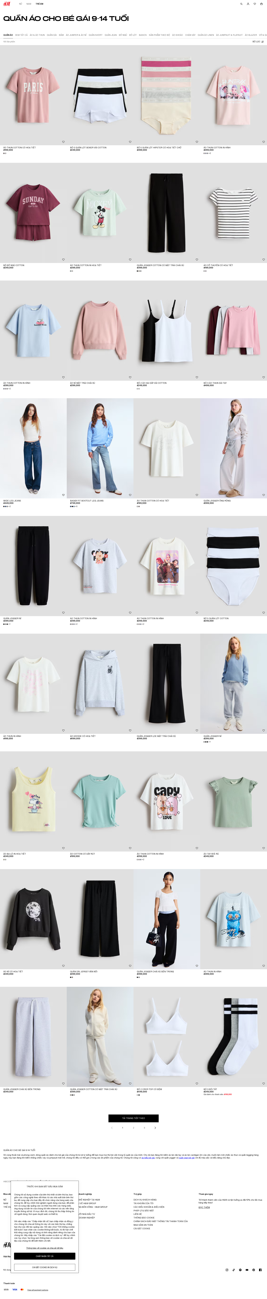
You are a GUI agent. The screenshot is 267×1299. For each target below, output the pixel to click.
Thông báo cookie (144, 1217)
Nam (28, 4)
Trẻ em (39, 4)
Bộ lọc (256, 41)
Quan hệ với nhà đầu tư (81, 1214)
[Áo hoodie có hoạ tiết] (100, 684)
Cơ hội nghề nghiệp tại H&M (84, 1200)
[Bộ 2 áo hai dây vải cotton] (167, 331)
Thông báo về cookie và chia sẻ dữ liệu (44, 1248)
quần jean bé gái (187, 1158)
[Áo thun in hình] (33, 684)
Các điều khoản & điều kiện (149, 1207)
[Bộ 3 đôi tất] (233, 1037)
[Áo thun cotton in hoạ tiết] (100, 213)
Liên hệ (138, 1214)
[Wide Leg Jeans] (33, 448)
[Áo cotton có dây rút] (100, 801)
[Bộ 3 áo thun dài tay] (233, 331)
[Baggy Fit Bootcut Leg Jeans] (100, 448)
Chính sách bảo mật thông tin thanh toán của (161, 1221)
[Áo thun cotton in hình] (233, 95)
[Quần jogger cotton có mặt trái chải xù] (167, 213)
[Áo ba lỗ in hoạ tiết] (33, 801)
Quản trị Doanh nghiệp (81, 1217)
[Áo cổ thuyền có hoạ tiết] (233, 213)
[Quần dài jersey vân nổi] (100, 919)
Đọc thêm (204, 1207)
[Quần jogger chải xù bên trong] (167, 919)
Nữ (20, 4)
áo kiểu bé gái (148, 1158)
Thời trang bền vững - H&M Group (87, 1207)
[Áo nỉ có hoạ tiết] (33, 919)
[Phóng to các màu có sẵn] (5, 153)
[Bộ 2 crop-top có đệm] (167, 1037)
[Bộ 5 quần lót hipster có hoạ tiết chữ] (167, 95)
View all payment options (37, 1290)
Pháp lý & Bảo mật (144, 1210)
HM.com (7, 1181)
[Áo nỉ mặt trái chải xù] (100, 331)
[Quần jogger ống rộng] (233, 448)
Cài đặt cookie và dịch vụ (44, 1267)
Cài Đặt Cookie (142, 1228)
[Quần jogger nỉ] (33, 566)
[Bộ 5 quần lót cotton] (233, 566)
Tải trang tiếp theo (133, 1118)
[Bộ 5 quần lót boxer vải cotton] (100, 95)
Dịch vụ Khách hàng (145, 1200)
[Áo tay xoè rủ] (233, 801)
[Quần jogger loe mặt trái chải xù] (167, 684)
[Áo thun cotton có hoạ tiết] (33, 95)
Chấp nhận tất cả (44, 1256)
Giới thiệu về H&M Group (82, 1203)
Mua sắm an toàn (143, 1225)
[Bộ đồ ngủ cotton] (33, 213)
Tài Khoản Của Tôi (143, 1203)
